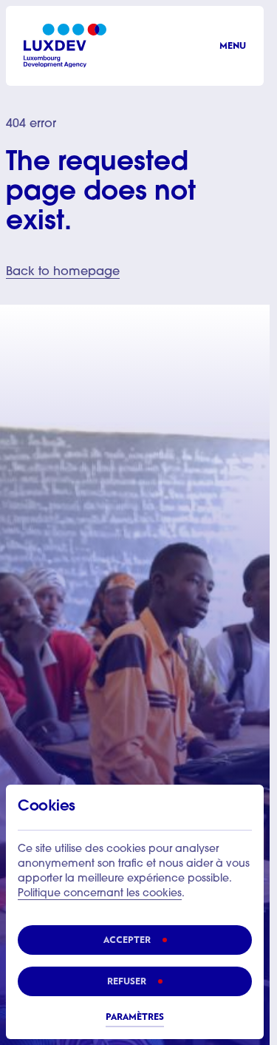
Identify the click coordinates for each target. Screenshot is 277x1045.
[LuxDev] (65, 45)
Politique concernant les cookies (100, 894)
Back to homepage (63, 272)
